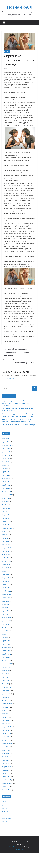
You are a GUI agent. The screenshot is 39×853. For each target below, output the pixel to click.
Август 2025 (6, 458)
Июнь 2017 (5, 714)
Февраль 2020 (6, 617)
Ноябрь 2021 (6, 558)
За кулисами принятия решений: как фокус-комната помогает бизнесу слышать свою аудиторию (17, 403)
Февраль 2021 (6, 578)
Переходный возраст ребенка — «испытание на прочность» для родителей (17, 352)
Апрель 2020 (6, 611)
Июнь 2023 (5, 535)
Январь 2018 (6, 690)
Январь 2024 (6, 518)
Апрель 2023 (6, 541)
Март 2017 (5, 724)
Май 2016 (5, 757)
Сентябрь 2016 (7, 743)
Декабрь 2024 (6, 485)
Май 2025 (5, 468)
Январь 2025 (6, 482)
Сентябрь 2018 (7, 664)
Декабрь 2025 (6, 452)
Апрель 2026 (6, 442)
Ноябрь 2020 (6, 588)
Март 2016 (5, 763)
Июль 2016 (5, 750)
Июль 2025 (5, 462)
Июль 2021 (5, 568)
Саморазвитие (7, 818)
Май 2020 (5, 608)
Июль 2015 (5, 790)
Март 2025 (5, 475)
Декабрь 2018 (6, 654)
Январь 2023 (6, 551)
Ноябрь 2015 (6, 777)
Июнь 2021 (5, 571)
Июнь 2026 (5, 439)
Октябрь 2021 (6, 561)
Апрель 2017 (6, 720)
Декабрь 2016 (6, 733)
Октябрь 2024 (6, 492)
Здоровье (5, 805)
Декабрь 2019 (6, 621)
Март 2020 (5, 614)
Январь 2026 (6, 448)
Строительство (7, 825)
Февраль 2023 (6, 548)
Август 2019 (6, 631)
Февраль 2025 (6, 478)
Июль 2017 (5, 710)
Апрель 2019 (6, 641)
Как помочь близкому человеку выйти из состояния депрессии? (19, 361)
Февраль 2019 (6, 647)
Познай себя (19, 7)
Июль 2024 (5, 498)
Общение (7, 51)
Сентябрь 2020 (7, 594)
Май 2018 (5, 677)
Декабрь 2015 (6, 773)
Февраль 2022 (6, 555)
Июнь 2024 (5, 501)
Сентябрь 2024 (7, 495)
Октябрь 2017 (6, 700)
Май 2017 (5, 717)
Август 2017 (6, 707)
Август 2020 (6, 598)
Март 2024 (5, 511)
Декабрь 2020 (6, 584)
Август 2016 (6, 747)
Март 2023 (5, 545)
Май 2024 (5, 505)
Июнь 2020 (5, 604)
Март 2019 (5, 644)
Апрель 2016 (6, 760)
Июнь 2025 (5, 465)
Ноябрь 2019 (6, 624)
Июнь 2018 (5, 674)
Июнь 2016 (5, 753)
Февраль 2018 (6, 687)
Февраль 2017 (6, 727)
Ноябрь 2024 (6, 488)
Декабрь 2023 (6, 521)
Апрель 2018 (6, 680)
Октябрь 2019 (6, 627)
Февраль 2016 (6, 767)
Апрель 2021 (6, 574)
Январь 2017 (6, 730)
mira (15, 68)
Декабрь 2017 (6, 694)
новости (4, 808)
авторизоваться (8, 378)
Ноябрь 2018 (6, 657)
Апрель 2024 (6, 508)
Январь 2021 (6, 581)
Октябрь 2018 (6, 661)
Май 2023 (5, 538)
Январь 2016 (6, 770)
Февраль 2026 (6, 445)
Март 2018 (5, 684)
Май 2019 (5, 637)
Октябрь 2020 (6, 591)
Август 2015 (6, 787)
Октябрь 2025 (6, 455)
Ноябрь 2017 (6, 697)
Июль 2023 (5, 531)
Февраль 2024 (6, 515)
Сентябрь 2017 (7, 704)
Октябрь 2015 (6, 780)
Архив (4, 802)
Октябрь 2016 (6, 740)
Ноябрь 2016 (6, 737)
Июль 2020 (5, 601)
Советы (4, 821)
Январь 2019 (6, 651)
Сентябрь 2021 (7, 564)
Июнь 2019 (5, 634)
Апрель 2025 (6, 472)
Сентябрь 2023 (7, 528)
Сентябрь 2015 (7, 783)
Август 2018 (6, 667)
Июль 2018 (5, 671)
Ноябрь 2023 (6, 525)
